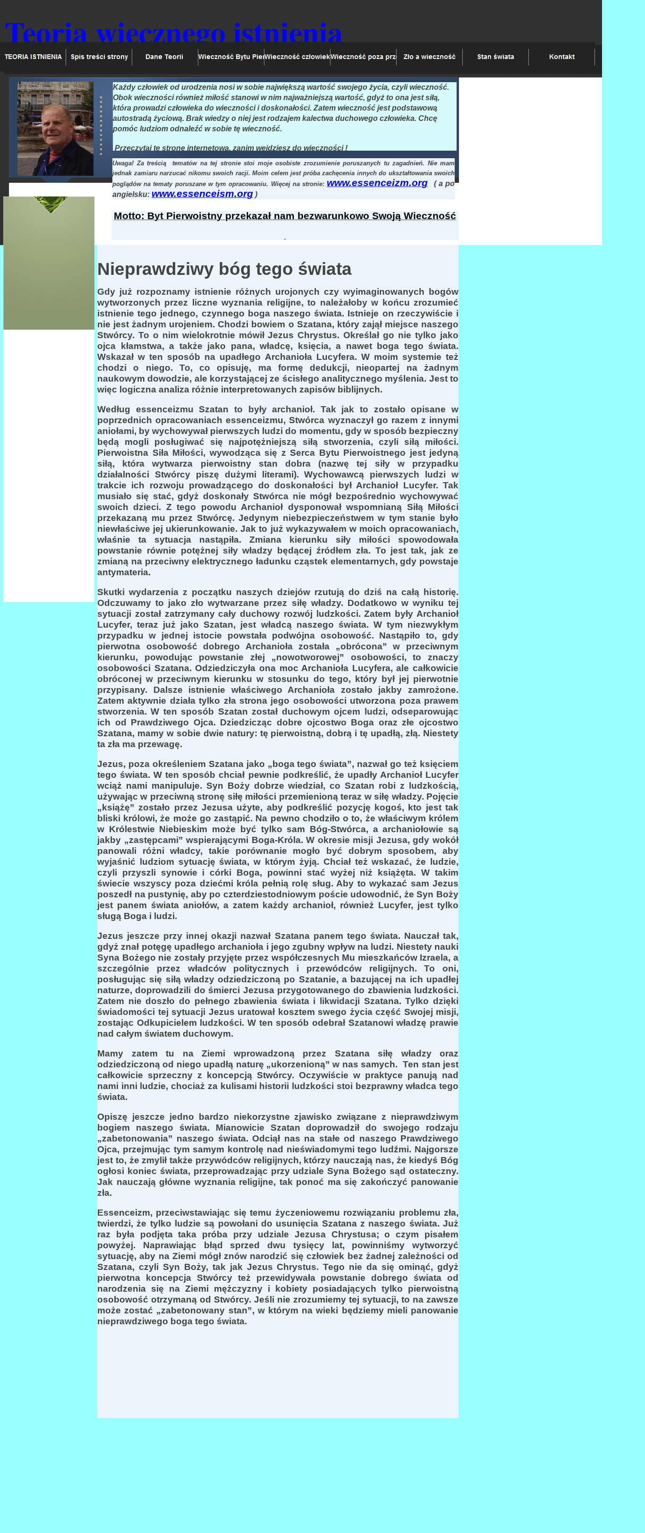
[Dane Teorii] (165, 56)
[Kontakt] (562, 56)
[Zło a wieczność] (430, 56)
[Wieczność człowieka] (297, 56)
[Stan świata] (496, 56)
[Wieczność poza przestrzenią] (364, 56)
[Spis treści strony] (99, 56)
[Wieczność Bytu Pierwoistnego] (231, 56)
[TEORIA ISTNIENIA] (33, 56)
